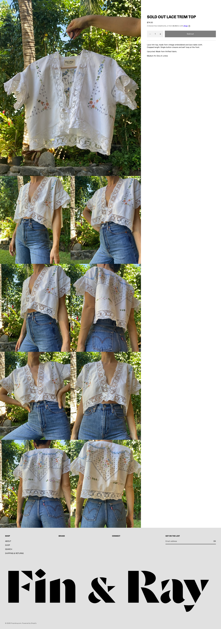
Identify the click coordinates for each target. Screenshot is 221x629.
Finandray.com (16, 623)
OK (214, 541)
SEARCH (8, 549)
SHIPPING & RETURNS (14, 553)
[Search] (202, 4)
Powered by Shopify (29, 623)
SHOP (7, 545)
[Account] (207, 4)
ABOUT (8, 541)
